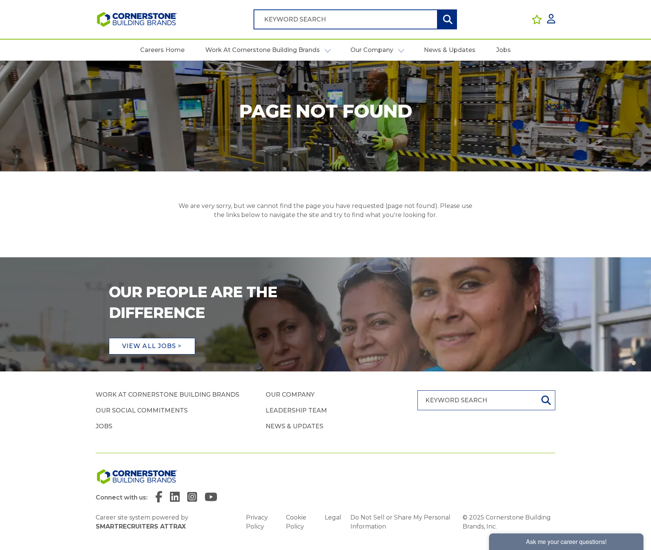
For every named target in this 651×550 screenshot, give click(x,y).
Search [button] (447, 19)
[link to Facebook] (158, 497)
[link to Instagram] (192, 497)
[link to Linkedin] (175, 497)
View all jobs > (152, 346)
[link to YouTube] (211, 497)
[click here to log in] (551, 19)
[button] (328, 50)
